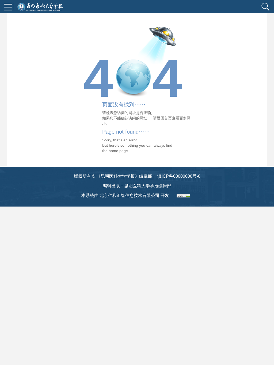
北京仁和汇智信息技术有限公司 (129, 195)
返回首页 (164, 118)
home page (118, 151)
